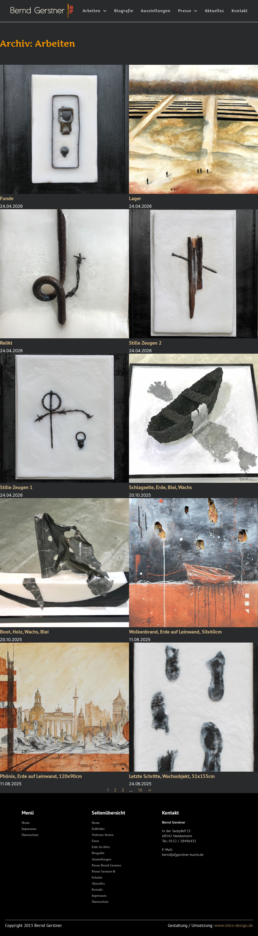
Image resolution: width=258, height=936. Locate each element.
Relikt (6, 342)
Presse (184, 11)
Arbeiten (92, 11)
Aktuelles (214, 11)
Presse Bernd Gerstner (106, 865)
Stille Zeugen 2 (145, 342)
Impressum (29, 829)
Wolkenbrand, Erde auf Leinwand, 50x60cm (175, 631)
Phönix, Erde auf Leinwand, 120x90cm (41, 776)
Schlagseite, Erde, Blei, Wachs (160, 487)
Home (26, 823)
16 (140, 790)
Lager (135, 198)
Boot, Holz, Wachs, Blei (24, 631)
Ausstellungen (156, 11)
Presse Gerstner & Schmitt (103, 874)
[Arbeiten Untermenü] (105, 11)
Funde (6, 198)
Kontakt (240, 11)
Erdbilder (98, 829)
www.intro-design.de (233, 925)
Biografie (123, 11)
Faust (95, 841)
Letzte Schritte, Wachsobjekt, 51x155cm (172, 776)
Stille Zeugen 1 (16, 487)
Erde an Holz (101, 847)
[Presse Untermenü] (195, 11)
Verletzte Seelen (103, 835)
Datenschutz (30, 835)
